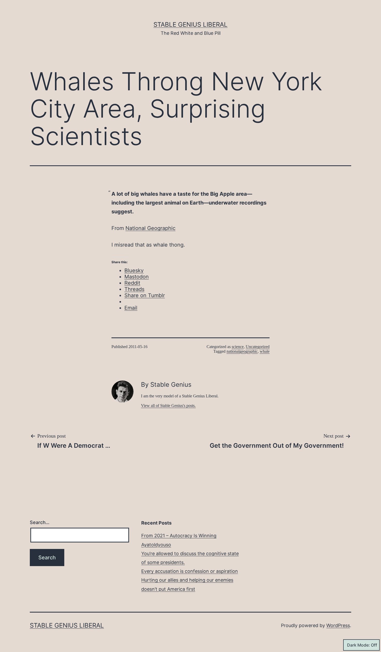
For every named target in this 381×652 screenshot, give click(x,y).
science (238, 346)
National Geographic (150, 228)
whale (265, 351)
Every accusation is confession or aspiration (189, 571)
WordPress (338, 625)
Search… (40, 522)
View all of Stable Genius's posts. (168, 405)
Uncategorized (258, 346)
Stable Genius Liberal (190, 24)
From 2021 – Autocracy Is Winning (178, 535)
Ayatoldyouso (156, 544)
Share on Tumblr (144, 295)
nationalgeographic (242, 351)
